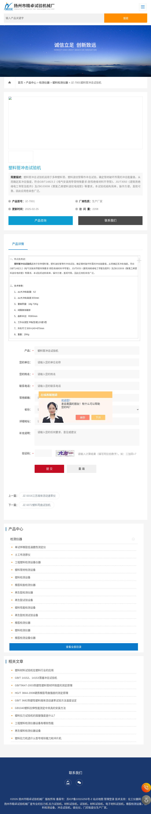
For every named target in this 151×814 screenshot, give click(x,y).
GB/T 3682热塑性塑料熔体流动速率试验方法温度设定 (46, 700)
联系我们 (110, 220)
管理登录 (109, 799)
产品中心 (31, 82)
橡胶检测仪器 (22, 622)
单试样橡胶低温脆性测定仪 (30, 547)
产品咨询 (40, 220)
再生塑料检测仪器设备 (28, 730)
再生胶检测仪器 (24, 592)
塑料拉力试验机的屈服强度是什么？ (35, 715)
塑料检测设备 (22, 577)
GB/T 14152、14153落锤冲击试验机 (36, 677)
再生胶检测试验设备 (26, 615)
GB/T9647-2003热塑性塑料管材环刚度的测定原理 (43, 685)
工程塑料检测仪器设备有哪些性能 (34, 723)
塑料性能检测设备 (25, 607)
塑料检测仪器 (60, 82)
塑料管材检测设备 (25, 569)
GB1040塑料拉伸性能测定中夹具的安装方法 (40, 708)
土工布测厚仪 (22, 554)
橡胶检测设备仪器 (25, 637)
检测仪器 (44, 82)
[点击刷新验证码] (65, 453)
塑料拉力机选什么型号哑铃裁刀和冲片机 (38, 738)
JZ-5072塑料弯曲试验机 (36, 504)
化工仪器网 (134, 799)
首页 (20, 82)
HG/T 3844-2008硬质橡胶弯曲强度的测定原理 (41, 692)
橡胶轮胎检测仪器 (25, 584)
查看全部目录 (73, 646)
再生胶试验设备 (24, 600)
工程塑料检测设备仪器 (28, 562)
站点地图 (98, 799)
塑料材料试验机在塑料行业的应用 (34, 670)
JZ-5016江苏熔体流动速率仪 (39, 495)
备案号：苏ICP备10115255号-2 (74, 799)
